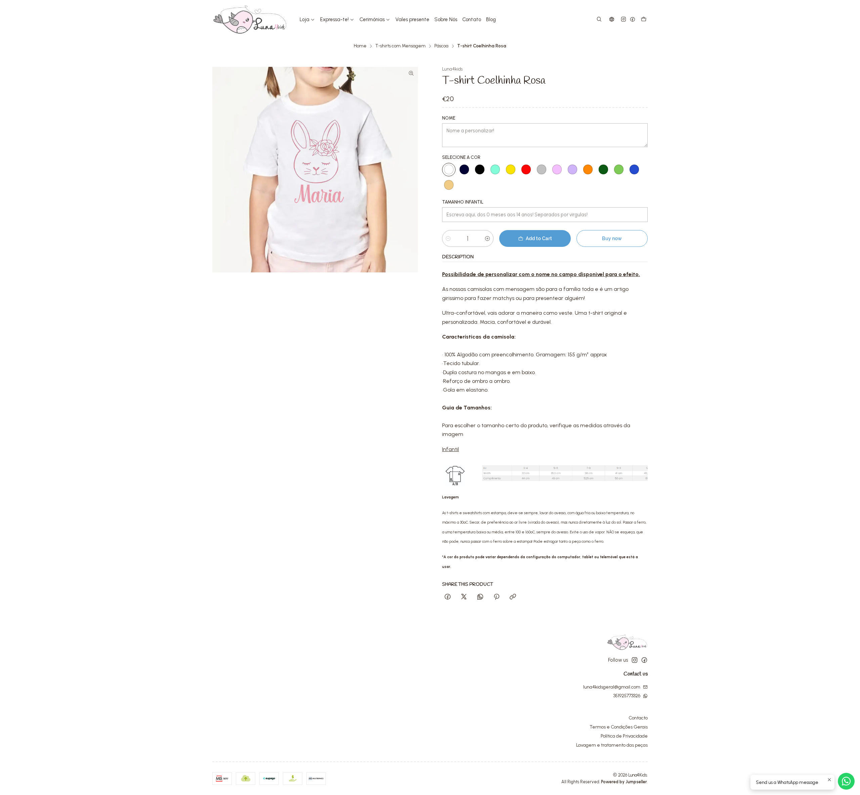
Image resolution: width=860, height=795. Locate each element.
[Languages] (611, 20)
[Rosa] (557, 169)
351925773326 (626, 696)
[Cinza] (541, 169)
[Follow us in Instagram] (623, 20)
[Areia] (449, 185)
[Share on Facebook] (447, 597)
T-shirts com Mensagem (400, 46)
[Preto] (479, 169)
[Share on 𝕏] (464, 597)
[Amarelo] (510, 169)
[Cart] (644, 20)
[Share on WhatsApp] (480, 597)
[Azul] (634, 169)
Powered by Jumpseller (624, 781)
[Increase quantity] (487, 238)
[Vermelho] (526, 169)
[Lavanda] (572, 169)
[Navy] (464, 169)
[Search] (599, 20)
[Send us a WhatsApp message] (846, 781)
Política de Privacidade (624, 736)
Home (360, 46)
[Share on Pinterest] (496, 597)
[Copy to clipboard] (512, 597)
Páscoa (441, 46)
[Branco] (449, 169)
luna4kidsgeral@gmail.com (611, 687)
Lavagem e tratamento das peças (612, 745)
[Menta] (495, 169)
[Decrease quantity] (448, 238)
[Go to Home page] (250, 19)
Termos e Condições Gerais (619, 727)
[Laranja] (588, 169)
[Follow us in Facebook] (633, 20)
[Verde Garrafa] (603, 169)
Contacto (638, 718)
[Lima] (619, 169)
